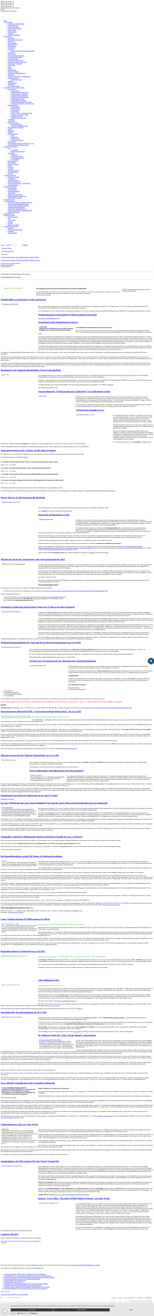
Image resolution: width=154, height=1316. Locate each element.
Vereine (10, 129)
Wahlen (10, 166)
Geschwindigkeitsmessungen (16, 55)
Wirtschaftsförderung (14, 191)
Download (37, 1268)
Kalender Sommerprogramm (19, 126)
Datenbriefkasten (12, 44)
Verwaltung (11, 153)
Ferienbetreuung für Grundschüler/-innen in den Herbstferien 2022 (23, 1285)
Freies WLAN (12, 54)
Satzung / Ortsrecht (13, 164)
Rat (9, 148)
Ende (26, 1294)
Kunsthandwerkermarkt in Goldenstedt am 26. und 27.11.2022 (29, 795)
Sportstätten (11, 131)
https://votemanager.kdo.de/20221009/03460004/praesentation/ (82, 1265)
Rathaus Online (12, 70)
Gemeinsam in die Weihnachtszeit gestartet (58, 322)
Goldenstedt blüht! (13, 59)
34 (21, 1294)
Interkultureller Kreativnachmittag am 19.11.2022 (24, 1012)
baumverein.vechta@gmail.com (111, 905)
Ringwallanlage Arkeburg (18, 100)
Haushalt (10, 174)
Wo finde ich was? (9, 199)
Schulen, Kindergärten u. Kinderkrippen (19, 76)
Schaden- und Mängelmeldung (16, 73)
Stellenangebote (12, 83)
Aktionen (10, 221)
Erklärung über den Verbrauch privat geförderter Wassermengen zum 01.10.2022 (27, 1287)
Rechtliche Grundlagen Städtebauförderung (20, 202)
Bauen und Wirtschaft (10, 186)
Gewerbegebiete (12, 190)
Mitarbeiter (14, 154)
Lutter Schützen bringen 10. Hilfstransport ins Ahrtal (25, 919)
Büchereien (14, 137)
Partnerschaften (12, 32)
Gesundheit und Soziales (15, 57)
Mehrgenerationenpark (17, 99)
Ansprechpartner (12, 233)
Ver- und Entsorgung (14, 86)
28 (12, 1294)
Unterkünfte (11, 119)
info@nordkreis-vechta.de (11, 1117)
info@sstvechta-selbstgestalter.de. (68, 748)
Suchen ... (3, 245)
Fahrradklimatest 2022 (48, 980)
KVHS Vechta (15, 138)
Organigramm (15, 159)
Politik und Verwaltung (10, 146)
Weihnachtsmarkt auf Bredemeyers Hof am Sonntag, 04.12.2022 (67, 315)
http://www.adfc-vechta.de (52, 1005)
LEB (12, 135)
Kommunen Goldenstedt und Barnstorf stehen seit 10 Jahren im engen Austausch (38, 607)
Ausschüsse (14, 150)
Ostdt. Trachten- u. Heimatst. (19, 94)
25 (8, 1294)
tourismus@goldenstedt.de (104, 1116)
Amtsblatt (10, 169)
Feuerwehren (11, 48)
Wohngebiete (11, 193)
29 (14, 1294)
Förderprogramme (13, 217)
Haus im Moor (15, 91)
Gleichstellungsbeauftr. (17, 158)
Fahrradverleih (15, 110)
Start (5, 20)
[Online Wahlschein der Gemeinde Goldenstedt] (7, 251)
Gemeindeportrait (13, 25)
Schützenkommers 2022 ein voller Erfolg (19, 1124)
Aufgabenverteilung (17, 156)
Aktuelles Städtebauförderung (16, 207)
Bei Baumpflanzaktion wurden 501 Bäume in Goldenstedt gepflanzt (31, 856)
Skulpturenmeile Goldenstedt (19, 95)
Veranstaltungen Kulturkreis (16, 127)
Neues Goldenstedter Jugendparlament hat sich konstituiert (56, 771)
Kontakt (10, 223)
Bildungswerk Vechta (17, 140)
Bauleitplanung (12, 188)
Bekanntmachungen (13, 170)
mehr (131, 1310)
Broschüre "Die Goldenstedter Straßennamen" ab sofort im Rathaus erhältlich (26, 1284)
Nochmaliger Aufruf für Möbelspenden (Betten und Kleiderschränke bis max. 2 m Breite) (42, 837)
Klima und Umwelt (9, 215)
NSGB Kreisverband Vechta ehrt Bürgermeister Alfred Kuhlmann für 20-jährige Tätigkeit (29, 1277)
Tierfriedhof (11, 84)
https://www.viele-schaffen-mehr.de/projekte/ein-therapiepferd (71, 1194)
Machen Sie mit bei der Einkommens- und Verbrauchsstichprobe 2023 (33, 559)
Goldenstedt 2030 (9, 214)
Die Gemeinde (8, 22)
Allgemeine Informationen (15, 229)
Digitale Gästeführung (14, 35)
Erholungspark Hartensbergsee (20, 92)
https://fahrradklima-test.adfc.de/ (67, 1001)
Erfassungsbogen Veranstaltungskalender (22, 51)
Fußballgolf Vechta (16, 116)
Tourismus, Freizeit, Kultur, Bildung (14, 87)
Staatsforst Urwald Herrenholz (20, 97)
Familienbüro (11, 178)
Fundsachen (11, 52)
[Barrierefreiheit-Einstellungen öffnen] (151, 661)
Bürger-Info (11, 38)
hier (44, 511)
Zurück (5, 1294)
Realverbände (12, 162)
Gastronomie (11, 121)
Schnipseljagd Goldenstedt (18, 118)
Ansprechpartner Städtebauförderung (18, 206)
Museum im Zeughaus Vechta (19, 115)
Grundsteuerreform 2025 (11, 226)
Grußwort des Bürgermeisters (16, 24)
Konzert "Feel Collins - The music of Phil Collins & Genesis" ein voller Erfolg (74, 1198)
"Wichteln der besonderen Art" (90, 410)
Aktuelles (10, 228)
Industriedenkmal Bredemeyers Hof (21, 102)
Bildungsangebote (13, 134)
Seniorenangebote (13, 185)
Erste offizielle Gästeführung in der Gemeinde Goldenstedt (28, 1083)
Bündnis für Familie (13, 177)
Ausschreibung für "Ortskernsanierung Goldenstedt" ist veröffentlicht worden (74, 391)
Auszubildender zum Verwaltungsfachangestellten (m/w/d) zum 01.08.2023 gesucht (27, 1276)
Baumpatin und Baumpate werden (54, 515)
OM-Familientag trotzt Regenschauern (15, 1280)
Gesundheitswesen (13, 180)
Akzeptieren (81, 1310)
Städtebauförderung (9, 201)
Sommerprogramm (13, 78)
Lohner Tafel (11, 65)
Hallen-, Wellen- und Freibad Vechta (21, 113)
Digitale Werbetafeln (13, 212)
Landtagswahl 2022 (9, 1234)
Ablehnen (31, 1310)
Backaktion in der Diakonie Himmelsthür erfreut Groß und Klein (31, 370)
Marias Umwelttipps (13, 225)
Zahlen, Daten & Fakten (14, 28)
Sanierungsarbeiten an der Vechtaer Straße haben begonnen (28, 450)
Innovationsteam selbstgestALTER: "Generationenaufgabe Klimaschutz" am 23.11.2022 (41, 711)
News (9, 218)
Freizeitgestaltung (13, 105)
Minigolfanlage (15, 107)
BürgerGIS (11, 41)
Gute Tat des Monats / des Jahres (17, 62)
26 (9, 1294)
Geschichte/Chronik (13, 27)
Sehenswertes (12, 89)
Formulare (11, 49)
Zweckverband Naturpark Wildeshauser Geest (21, 143)
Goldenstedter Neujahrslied (15, 60)
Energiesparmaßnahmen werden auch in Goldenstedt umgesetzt (22, 1279)
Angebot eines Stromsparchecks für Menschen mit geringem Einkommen (62, 661)
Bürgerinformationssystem (15, 40)
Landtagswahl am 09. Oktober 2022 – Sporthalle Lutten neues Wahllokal (24, 1274)
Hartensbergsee (15, 108)
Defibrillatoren (12, 46)
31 (16, 1294)
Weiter (23, 1294)
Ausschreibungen (13, 172)
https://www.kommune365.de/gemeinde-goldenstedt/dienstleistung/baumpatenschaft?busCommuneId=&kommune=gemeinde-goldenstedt (90, 547)
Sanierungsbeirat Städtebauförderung (18, 204)
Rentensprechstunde (13, 71)
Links (9, 67)
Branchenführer (12, 43)
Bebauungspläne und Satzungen (17, 196)
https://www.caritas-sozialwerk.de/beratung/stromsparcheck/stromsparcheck (110, 708)
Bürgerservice (8, 36)
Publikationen (12, 142)
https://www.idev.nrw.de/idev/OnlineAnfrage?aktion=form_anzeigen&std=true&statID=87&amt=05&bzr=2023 (76, 591)
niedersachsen (58, 597)
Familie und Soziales (10, 175)
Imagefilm (11, 33)
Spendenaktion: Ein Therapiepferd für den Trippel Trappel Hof (30, 1161)
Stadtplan (10, 81)
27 (11, 1294)
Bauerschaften (12, 30)
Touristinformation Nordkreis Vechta (18, 145)
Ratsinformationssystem (18, 151)
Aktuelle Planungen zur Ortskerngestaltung (20, 210)
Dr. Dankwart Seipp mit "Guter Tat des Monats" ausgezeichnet (67, 1035)
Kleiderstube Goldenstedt (15, 63)
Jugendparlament (12, 161)
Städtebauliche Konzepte (15, 198)
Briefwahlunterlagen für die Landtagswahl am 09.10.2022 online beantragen (25, 1288)
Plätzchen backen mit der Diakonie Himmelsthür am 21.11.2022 (30, 755)
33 (19, 1294)
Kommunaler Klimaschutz (15, 194)
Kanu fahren (14, 111)
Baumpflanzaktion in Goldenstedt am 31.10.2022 (23, 951)
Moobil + (10, 68)
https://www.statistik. (48, 597)
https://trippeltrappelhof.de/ (48, 1179)
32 (18, 1294)
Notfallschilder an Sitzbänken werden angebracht (23, 299)
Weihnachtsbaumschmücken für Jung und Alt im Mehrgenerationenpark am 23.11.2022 (41, 642)
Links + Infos (11, 220)
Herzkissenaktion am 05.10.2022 (13, 1282)
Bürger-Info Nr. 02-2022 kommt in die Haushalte (23, 497)
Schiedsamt (11, 75)
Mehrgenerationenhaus (14, 182)
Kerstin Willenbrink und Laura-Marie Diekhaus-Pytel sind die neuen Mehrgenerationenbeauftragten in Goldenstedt (54, 803)
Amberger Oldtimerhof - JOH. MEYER (22, 103)
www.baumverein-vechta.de (15, 912)
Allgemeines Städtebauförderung (17, 209)
